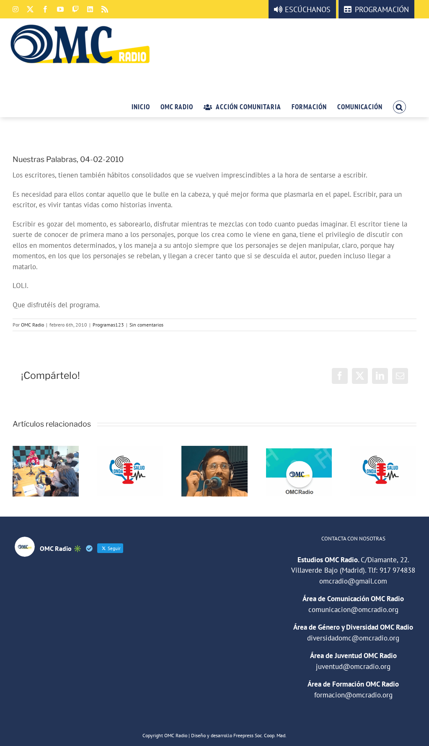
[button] (399, 106)
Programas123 (108, 325)
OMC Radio (32, 325)
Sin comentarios (146, 325)
